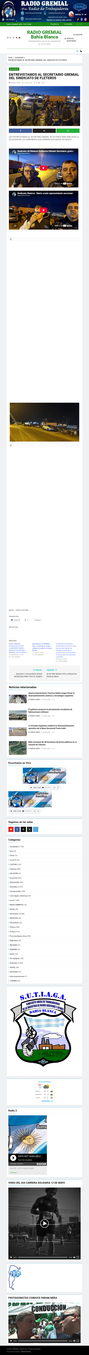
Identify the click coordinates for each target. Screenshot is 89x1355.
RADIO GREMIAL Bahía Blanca (44, 35)
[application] (44, 1223)
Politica (12, 927)
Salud (12, 954)
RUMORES (13, 949)
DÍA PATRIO (14, 873)
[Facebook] (17, 829)
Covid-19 (13, 860)
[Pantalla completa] (78, 1257)
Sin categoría (14, 958)
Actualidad (14, 69)
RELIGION (13, 945)
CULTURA (13, 864)
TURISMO (13, 981)
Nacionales (14, 914)
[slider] (42, 1257)
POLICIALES (14, 923)
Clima (12, 855)
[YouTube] (11, 829)
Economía (13, 878)
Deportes (13, 869)
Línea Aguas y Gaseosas (19, 896)
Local (12, 900)
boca (11, 851)
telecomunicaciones (17, 976)
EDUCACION (14, 882)
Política (12, 932)
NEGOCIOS (14, 918)
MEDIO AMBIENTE (16, 905)
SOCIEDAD (14, 972)
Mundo (12, 909)
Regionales (14, 941)
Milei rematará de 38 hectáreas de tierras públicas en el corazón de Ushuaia (62, 24)
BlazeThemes (26, 1351)
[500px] (35, 829)
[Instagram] (23, 829)
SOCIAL (12, 967)
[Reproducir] (11, 1257)
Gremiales (13, 887)
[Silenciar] (74, 1257)
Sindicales (13, 963)
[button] (44, 1223)
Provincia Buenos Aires (18, 936)
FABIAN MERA (16, 83)
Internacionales (15, 891)
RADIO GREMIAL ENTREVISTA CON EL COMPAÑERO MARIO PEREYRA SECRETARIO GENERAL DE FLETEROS (17, 648)
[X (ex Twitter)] (29, 829)
